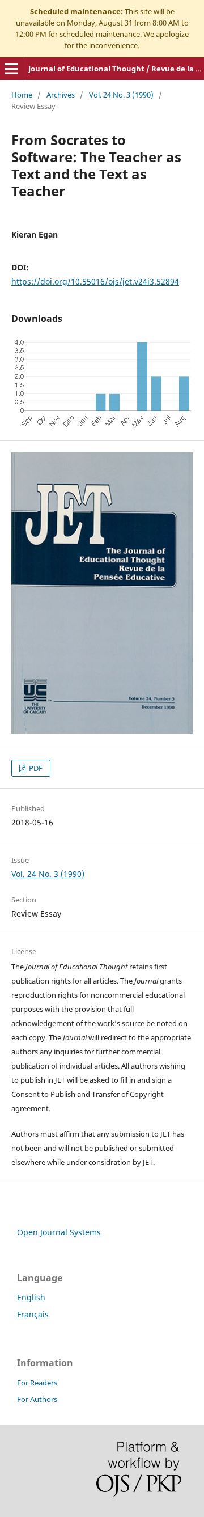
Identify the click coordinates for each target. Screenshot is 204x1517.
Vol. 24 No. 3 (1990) (121, 95)
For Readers (37, 1383)
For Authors (37, 1399)
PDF (34, 768)
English (31, 1297)
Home (21, 95)
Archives (60, 95)
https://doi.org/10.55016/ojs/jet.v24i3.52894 (95, 281)
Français (33, 1314)
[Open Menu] (11, 68)
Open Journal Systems (59, 1232)
